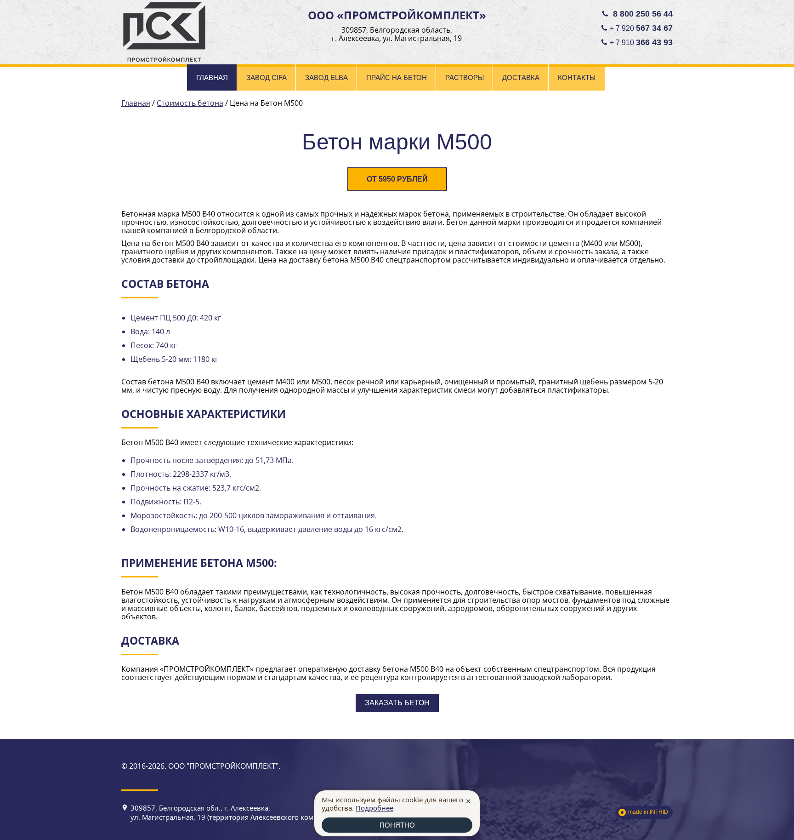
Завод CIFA (266, 77)
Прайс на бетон (396, 77)
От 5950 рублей (397, 179)
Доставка (520, 77)
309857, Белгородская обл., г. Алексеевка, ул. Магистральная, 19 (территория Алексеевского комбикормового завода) (257, 812)
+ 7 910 (641, 42)
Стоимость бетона (190, 103)
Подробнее (374, 807)
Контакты (577, 77)
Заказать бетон (397, 703)
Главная (212, 77)
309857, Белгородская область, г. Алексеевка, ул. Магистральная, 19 (397, 34)
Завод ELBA (326, 77)
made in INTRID (648, 812)
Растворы (464, 77)
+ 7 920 (641, 28)
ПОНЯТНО (397, 825)
